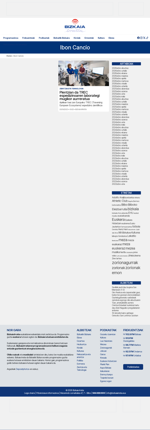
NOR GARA (14, 330)
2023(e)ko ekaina (119, 163)
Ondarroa (134, 351)
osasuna (129, 252)
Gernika (115, 229)
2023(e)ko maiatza (120, 166)
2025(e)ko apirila (119, 106)
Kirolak (77, 37)
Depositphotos (22, 369)
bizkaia (133, 209)
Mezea (103, 344)
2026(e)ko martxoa (120, 81)
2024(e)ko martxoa (120, 140)
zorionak (118, 268)
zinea (131, 255)
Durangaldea (128, 339)
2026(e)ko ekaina (119, 73)
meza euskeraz (121, 246)
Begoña (130, 201)
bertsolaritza (116, 205)
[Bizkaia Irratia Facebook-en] (138, 38)
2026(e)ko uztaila (119, 70)
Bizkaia (133, 334)
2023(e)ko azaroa (119, 150)
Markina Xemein (132, 346)
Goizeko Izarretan (107, 334)
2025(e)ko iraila (118, 96)
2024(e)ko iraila (118, 124)
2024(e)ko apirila (119, 137)
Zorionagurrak (106, 347)
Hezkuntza (81, 344)
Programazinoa (10, 37)
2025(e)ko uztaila (119, 101)
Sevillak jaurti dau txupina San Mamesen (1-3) (124, 288)
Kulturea (135, 232)
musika (116, 252)
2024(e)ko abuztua (120, 127)
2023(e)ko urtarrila (119, 176)
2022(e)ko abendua (120, 179)
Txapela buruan (106, 377)
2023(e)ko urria (118, 153)
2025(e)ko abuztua (120, 99)
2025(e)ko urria (118, 94)
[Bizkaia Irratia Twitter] (144, 38)
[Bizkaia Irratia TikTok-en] (147, 38)
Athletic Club (120, 201)
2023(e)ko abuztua (120, 158)
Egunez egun (105, 381)
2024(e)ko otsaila (119, 143)
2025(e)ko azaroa (119, 91)
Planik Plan (104, 364)
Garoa (102, 354)
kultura (128, 232)
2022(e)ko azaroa (119, 181)
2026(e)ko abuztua (120, 68)
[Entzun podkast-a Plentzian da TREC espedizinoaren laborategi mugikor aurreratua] (63, 81)
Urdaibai (133, 355)
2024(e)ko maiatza (120, 135)
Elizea (111, 37)
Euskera (118, 219)
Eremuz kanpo (106, 374)
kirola (122, 232)
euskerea (125, 223)
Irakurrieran (131, 229)
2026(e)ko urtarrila (119, 86)
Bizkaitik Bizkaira (61, 37)
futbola (136, 226)
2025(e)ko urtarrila (119, 114)
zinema (137, 255)
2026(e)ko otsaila (119, 83)
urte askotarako (122, 256)
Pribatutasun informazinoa (47, 393)
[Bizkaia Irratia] (75, 25)
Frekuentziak (28, 37)
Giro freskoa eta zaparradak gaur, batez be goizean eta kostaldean (126, 293)
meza (123, 240)
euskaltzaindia (124, 215)
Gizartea (80, 341)
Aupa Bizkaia (105, 367)
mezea (130, 248)
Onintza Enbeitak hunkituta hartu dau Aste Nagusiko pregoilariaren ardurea (126, 308)
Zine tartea (116, 258)
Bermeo (136, 201)
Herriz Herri (123, 229)
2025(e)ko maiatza (120, 104)
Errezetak (89, 37)
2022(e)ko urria (118, 184)
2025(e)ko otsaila (119, 112)
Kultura (101, 37)
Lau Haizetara (106, 341)
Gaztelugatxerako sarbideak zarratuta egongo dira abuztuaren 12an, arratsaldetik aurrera (126, 300)
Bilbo (124, 204)
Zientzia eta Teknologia (82, 368)
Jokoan (103, 351)
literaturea (115, 241)
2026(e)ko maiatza (120, 76)
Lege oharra (29, 393)
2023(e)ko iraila (118, 155)
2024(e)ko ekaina (119, 132)
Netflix (123, 252)
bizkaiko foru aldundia (120, 213)
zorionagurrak (125, 262)
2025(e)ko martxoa (120, 109)
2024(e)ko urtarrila (119, 145)
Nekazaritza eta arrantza (15, 44)
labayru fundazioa (119, 236)
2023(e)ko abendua (120, 148)
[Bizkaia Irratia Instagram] (141, 38)
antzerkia (130, 197)
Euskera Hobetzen (108, 361)
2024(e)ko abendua (120, 117)
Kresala (103, 357)
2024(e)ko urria (118, 122)
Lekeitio (131, 235)
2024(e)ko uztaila (119, 130)
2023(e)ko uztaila (119, 160)
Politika (80, 360)
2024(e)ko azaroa (119, 119)
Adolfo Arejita (119, 197)
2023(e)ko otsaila (119, 173)
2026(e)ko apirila (119, 78)
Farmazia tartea (126, 227)
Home (9, 56)
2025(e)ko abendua (120, 88)
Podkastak (44, 37)
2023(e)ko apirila (119, 168)
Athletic (137, 198)
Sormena (81, 363)
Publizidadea (133, 366)
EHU (130, 212)
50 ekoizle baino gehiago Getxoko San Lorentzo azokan (125, 314)
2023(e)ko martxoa (120, 171)
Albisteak (84, 330)
